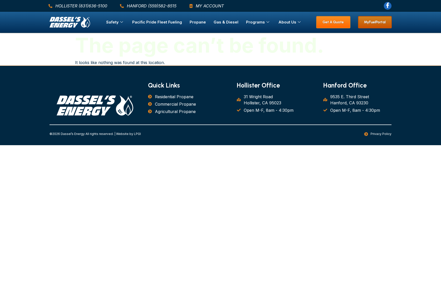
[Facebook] (387, 6)
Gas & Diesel (226, 22)
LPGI (137, 134)
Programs (255, 22)
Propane (198, 22)
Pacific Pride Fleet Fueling (157, 22)
